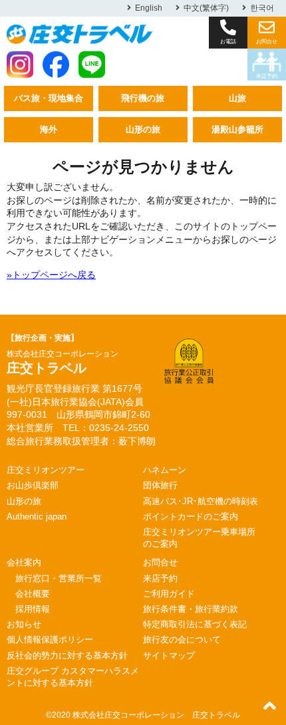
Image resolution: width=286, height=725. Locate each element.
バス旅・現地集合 (48, 98)
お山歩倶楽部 (33, 485)
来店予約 (266, 76)
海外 (48, 129)
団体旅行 (160, 485)
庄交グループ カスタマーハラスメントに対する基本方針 (73, 677)
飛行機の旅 (142, 98)
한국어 (262, 8)
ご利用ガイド (169, 594)
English (148, 8)
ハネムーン (164, 470)
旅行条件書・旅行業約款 (190, 609)
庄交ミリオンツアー (45, 470)
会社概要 (32, 594)
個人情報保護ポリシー (50, 640)
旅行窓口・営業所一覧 (58, 578)
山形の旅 (143, 129)
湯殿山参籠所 (237, 129)
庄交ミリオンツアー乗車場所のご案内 (199, 538)
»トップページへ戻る (51, 274)
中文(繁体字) (206, 8)
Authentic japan (37, 516)
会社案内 (24, 562)
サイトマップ (169, 655)
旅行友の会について (182, 640)
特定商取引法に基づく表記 (195, 624)
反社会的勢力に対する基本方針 (67, 655)
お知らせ (24, 624)
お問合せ (160, 562)
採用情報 (32, 609)
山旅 (237, 98)
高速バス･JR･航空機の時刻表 (200, 501)
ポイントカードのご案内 (190, 516)
